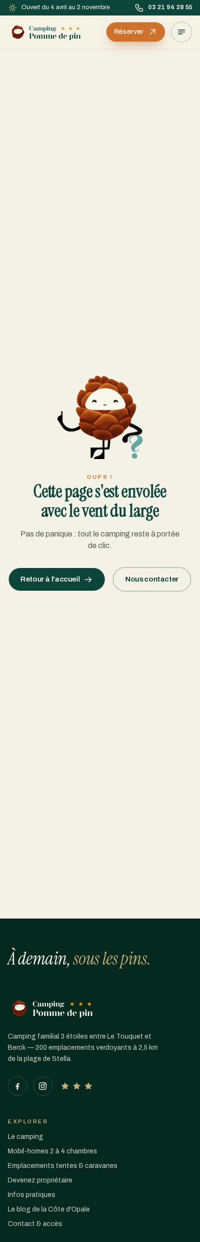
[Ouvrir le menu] (181, 32)
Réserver (129, 31)
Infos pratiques (31, 1194)
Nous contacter (152, 579)
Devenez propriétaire (40, 1180)
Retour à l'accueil (50, 579)
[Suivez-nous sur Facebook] (17, 1086)
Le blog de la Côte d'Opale (49, 1209)
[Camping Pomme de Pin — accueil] (46, 31)
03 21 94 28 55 (170, 7)
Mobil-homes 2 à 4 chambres (52, 1151)
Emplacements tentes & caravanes (62, 1165)
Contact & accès (35, 1223)
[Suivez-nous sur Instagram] (42, 1086)
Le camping (25, 1136)
